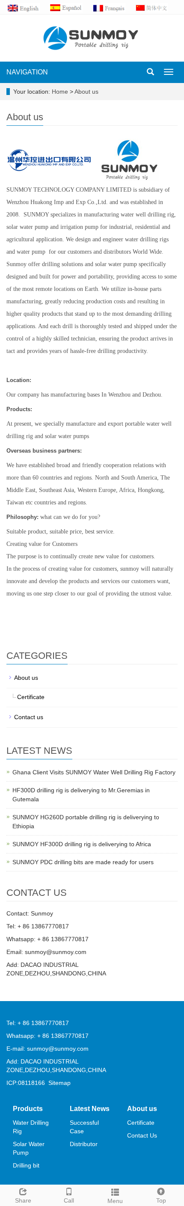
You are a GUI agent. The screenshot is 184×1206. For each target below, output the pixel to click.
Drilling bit (26, 1165)
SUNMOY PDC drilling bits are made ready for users (83, 862)
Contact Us (142, 1135)
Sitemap (59, 1082)
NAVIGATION (27, 72)
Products (28, 1108)
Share (23, 1200)
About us (86, 91)
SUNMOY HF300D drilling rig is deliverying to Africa (81, 844)
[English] (27, 7)
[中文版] (156, 7)
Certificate (31, 696)
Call (69, 1200)
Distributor (84, 1144)
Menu (115, 1200)
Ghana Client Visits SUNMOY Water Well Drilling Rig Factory (93, 772)
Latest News (90, 1108)
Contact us (28, 717)
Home (60, 91)
